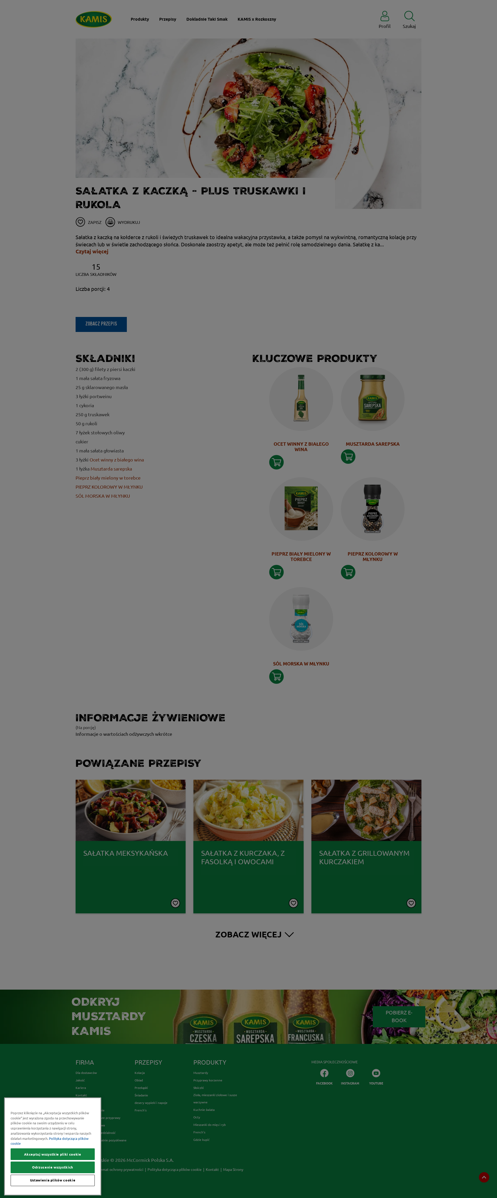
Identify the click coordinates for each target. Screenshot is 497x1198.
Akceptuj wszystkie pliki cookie (52, 1154)
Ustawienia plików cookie (53, 1180)
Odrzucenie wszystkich (52, 1167)
